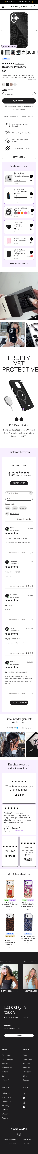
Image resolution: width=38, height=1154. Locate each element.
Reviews (26, 1064)
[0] (23, 409)
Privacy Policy (11, 1143)
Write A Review (19, 483)
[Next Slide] (36, 30)
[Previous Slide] (1, 30)
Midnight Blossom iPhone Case (28, 939)
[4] (29, 405)
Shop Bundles (7, 1059)
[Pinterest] (29, 1103)
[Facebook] (29, 1098)
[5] (12, 389)
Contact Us (6, 1101)
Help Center (7, 1093)
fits (7, 514)
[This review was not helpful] (30, 552)
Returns (31, 116)
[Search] (31, 7)
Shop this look (20, 991)
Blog (25, 1076)
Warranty (14, 116)
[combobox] (25, 519)
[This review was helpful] (26, 552)
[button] (8, 178)
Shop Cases (6, 1055)
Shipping (23, 116)
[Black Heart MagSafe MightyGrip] (15, 229)
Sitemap (27, 1143)
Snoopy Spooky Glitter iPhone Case (28, 906)
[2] (15, 395)
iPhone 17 (5, 1080)
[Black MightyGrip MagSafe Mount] (18, 229)
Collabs (5, 1072)
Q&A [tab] (24, 466)
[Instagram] (29, 1094)
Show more (14, 514)
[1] (22, 395)
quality (15, 508)
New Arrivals (7, 1068)
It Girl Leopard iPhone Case (10, 943)
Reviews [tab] (15, 466)
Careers (26, 1080)
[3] (21, 381)
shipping (23, 508)
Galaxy (10, 89)
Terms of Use (26, 1139)
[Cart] (35, 6)
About (6, 116)
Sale (3, 1076)
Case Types (27, 1059)
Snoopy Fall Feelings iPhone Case (10, 906)
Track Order (7, 1097)
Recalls (5, 1118)
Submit (19, 1035)
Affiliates (26, 1068)
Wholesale (27, 1072)
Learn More (18, 157)
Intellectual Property (11, 1139)
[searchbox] (17, 493)
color (8, 508)
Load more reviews (19, 703)
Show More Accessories (19, 263)
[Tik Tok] (29, 1107)
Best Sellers (6, 1064)
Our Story (27, 1055)
